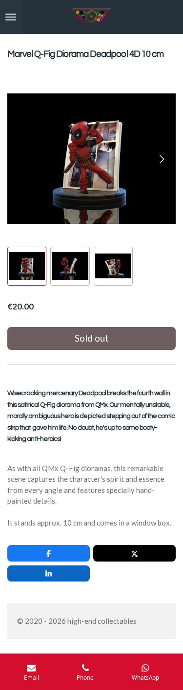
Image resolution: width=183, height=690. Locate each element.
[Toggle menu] (10, 17)
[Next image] (161, 158)
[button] (26, 266)
